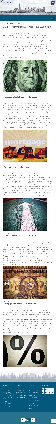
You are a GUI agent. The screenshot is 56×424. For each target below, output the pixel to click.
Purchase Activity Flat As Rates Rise (18, 167)
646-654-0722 (10, 395)
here (25, 57)
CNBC (45, 120)
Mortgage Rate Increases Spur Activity (19, 304)
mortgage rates (7, 105)
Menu (53, 18)
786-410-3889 (23, 395)
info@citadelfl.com (20, 397)
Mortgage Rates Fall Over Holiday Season (20, 97)
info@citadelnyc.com (8, 398)
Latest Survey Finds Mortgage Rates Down (21, 235)
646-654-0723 (9, 397)
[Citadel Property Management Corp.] (9, 2)
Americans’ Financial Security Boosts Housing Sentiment (27, 27)
